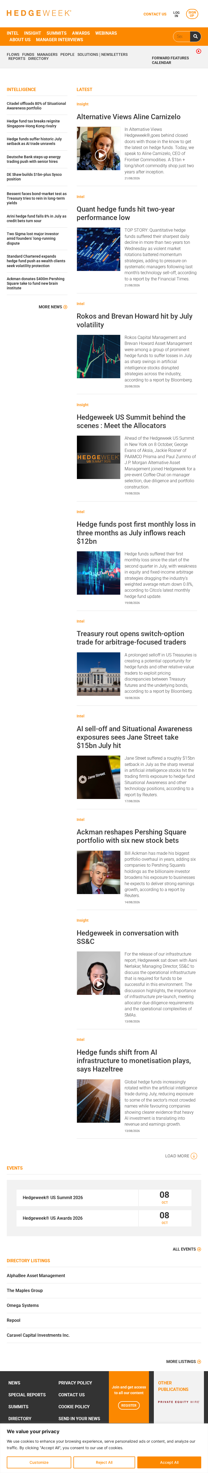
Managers (47, 55)
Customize (39, 1462)
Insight (32, 33)
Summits (57, 33)
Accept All (169, 1462)
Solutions (87, 55)
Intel (13, 33)
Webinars (106, 33)
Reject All (104, 1462)
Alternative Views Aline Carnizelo (129, 117)
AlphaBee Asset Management (36, 1275)
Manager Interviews (59, 39)
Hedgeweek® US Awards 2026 (53, 1218)
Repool (13, 1320)
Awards (81, 33)
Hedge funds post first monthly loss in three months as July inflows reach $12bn (136, 532)
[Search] (195, 36)
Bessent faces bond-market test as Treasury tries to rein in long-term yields (37, 199)
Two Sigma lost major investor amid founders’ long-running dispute (33, 239)
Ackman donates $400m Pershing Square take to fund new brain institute (35, 284)
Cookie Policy (74, 1406)
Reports (16, 59)
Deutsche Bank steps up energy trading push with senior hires (34, 159)
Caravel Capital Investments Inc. (38, 1335)
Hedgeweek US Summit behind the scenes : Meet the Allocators (131, 421)
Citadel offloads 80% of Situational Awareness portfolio (36, 106)
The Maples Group (25, 1290)
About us (20, 39)
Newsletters (114, 55)
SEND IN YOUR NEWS (79, 1418)
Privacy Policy (75, 1382)
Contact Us (71, 1394)
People (67, 55)
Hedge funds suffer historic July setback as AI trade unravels (34, 141)
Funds (28, 55)
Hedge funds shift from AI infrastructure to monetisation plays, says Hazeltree (134, 1060)
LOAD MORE (177, 1155)
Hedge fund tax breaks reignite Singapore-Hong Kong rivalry (33, 123)
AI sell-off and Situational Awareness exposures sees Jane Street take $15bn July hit (134, 737)
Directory (38, 59)
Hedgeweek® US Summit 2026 (53, 1197)
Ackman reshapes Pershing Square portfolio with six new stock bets (131, 836)
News (14, 1382)
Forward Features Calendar (170, 60)
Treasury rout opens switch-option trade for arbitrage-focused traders (131, 638)
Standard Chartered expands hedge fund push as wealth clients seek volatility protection (36, 261)
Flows (13, 55)
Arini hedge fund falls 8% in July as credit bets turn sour (36, 218)
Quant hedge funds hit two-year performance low (126, 213)
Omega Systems (23, 1305)
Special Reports (27, 1394)
